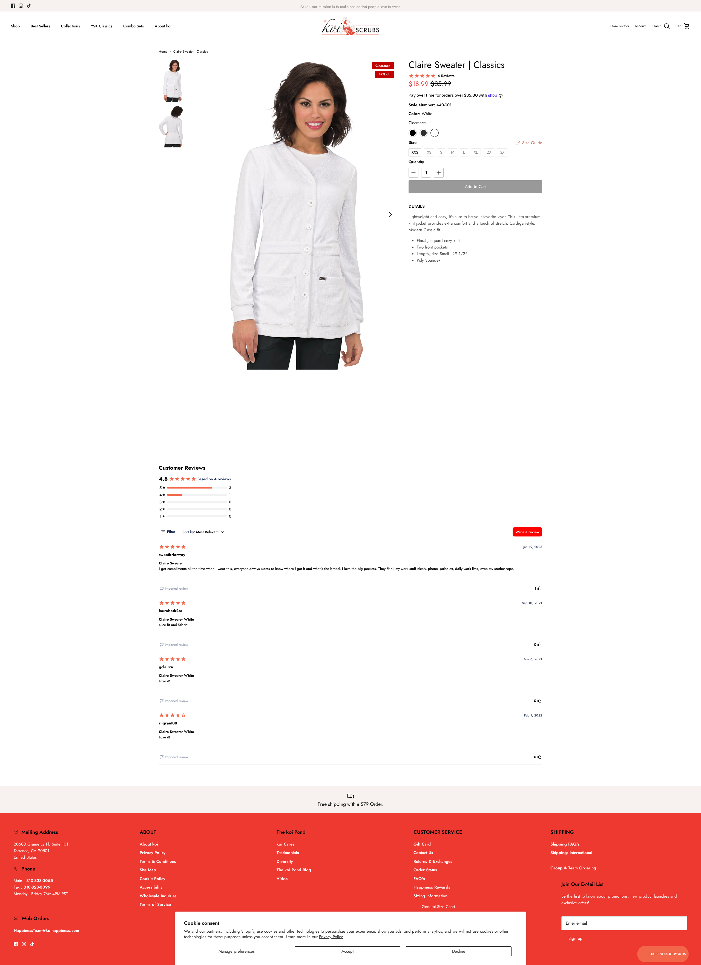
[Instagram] (21, 6)
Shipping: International (571, 853)
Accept (347, 951)
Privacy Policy (331, 937)
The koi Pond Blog (294, 870)
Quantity (416, 162)
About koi (163, 26)
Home (163, 51)
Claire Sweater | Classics (190, 51)
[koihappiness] (350, 26)
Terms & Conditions (158, 861)
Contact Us (423, 853)
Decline (458, 951)
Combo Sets (133, 26)
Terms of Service (155, 904)
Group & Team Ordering (573, 868)
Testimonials (288, 853)
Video (282, 879)
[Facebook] (13, 6)
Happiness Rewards (431, 887)
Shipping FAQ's (565, 844)
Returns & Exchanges (432, 861)
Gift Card (422, 844)
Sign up (575, 938)
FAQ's (419, 879)
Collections (70, 26)
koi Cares (285, 844)
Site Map (148, 870)
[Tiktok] (29, 6)
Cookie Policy (152, 879)
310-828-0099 (37, 887)
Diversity (285, 861)
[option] (297, 214)
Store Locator (619, 26)
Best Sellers (40, 26)
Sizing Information (430, 896)
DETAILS (417, 206)
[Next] (390, 215)
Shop (15, 26)
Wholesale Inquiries (158, 896)
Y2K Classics (101, 26)
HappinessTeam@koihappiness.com (46, 930)
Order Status (425, 870)
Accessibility (151, 887)
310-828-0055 (39, 881)
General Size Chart (438, 907)
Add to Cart (475, 187)
